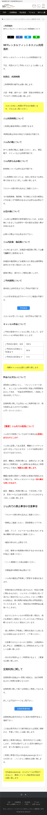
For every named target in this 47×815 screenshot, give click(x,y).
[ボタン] (34, 7)
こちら (17, 758)
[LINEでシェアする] (36, 37)
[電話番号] (39, 6)
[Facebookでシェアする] (19, 37)
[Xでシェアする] (10, 37)
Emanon (28, 812)
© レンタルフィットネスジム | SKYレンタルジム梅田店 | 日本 (23, 809)
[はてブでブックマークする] (27, 37)
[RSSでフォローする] (25, 795)
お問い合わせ (8, 410)
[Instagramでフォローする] (21, 795)
